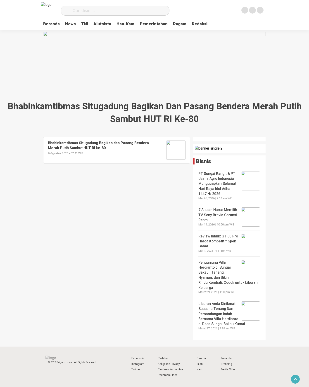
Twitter (135, 369)
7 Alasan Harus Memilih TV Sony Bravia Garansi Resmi (217, 215)
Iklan (200, 364)
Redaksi (199, 24)
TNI (84, 24)
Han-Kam (125, 24)
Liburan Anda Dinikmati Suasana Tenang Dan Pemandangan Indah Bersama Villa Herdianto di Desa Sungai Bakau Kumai (222, 314)
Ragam (179, 24)
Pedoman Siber (167, 375)
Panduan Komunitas (170, 369)
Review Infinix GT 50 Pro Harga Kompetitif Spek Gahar (218, 241)
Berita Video (228, 369)
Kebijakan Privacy (169, 364)
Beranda (51, 24)
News (70, 24)
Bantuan (202, 358)
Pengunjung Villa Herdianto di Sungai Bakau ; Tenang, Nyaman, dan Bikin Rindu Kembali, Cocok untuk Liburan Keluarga (228, 275)
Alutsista (102, 24)
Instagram (137, 364)
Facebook (137, 358)
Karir (199, 369)
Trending (226, 364)
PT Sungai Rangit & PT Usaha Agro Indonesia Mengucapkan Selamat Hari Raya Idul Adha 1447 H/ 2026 (217, 184)
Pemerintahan (154, 24)
